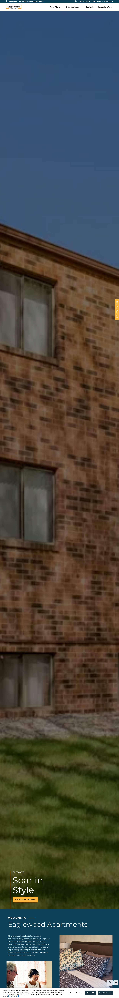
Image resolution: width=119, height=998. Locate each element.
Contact (89, 7)
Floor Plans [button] (55, 7)
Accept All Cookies (105, 993)
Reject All (90, 993)
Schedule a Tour (105, 7)
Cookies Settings (76, 993)
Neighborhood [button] (73, 7)
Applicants (108, 1)
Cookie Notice (13, 996)
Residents (97, 1)
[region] (59, 993)
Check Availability (25, 900)
